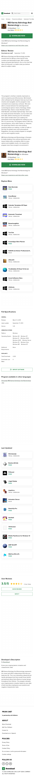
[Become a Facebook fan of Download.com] (3, 763)
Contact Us (5, 730)
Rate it (17, 594)
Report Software (18, 369)
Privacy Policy (5, 742)
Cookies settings (6, 754)
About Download (6, 724)
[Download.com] (5, 13)
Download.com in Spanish (9, 733)
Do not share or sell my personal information (14, 751)
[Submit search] (12, 13)
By (12, 28)
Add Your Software (7, 727)
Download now (18, 36)
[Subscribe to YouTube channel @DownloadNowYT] (10, 763)
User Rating (11, 30)
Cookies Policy (6, 748)
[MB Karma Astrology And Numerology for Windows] (3, 26)
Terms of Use (5, 745)
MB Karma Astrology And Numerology (19, 23)
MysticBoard (6, 662)
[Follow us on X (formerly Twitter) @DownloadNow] (7, 763)
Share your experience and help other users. (14, 45)
